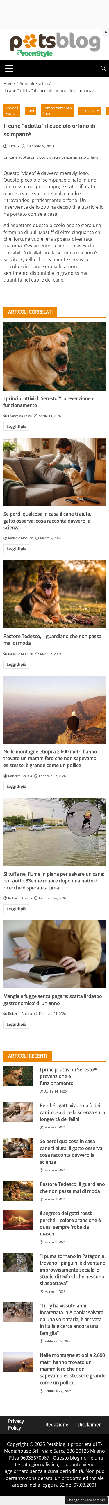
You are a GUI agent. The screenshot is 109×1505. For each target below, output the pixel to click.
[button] (103, 68)
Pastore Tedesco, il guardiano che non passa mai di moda (72, 1187)
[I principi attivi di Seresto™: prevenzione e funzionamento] (54, 356)
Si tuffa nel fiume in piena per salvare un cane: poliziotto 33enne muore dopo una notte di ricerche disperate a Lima (53, 881)
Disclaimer (89, 1424)
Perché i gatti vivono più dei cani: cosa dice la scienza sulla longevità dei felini (72, 1112)
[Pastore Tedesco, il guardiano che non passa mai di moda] (54, 594)
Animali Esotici (11, 110)
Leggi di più (16, 426)
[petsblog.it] (54, 44)
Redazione (56, 1424)
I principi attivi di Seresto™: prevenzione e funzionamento (69, 1076)
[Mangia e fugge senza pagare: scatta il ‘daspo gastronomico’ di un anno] (54, 954)
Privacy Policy (16, 1424)
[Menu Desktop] (9, 68)
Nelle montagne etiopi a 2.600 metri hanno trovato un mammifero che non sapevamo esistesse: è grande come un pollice (50, 758)
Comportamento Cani (57, 110)
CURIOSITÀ (89, 110)
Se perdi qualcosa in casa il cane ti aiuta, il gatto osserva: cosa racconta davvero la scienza (49, 521)
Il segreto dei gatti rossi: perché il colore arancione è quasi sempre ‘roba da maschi (70, 1223)
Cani (30, 110)
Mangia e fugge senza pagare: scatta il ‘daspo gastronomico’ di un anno (52, 999)
